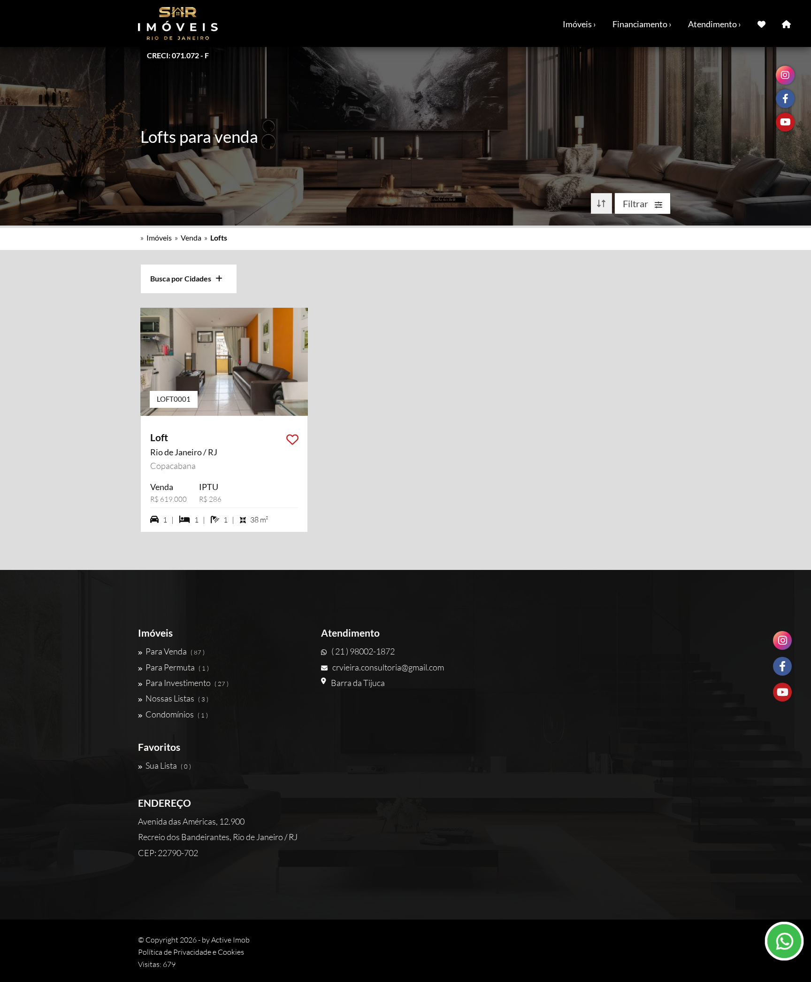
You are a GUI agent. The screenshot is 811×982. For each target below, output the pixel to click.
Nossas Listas (176, 698)
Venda (191, 237)
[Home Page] (786, 23)
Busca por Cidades (182, 278)
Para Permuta (177, 667)
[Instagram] (782, 640)
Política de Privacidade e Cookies (191, 952)
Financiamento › (642, 24)
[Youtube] (782, 692)
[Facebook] (782, 666)
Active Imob (230, 939)
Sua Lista (168, 765)
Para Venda (175, 651)
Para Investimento (187, 683)
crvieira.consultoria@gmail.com (388, 667)
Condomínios (176, 714)
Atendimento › (714, 24)
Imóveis (159, 237)
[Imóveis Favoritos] (761, 23)
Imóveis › (579, 24)
